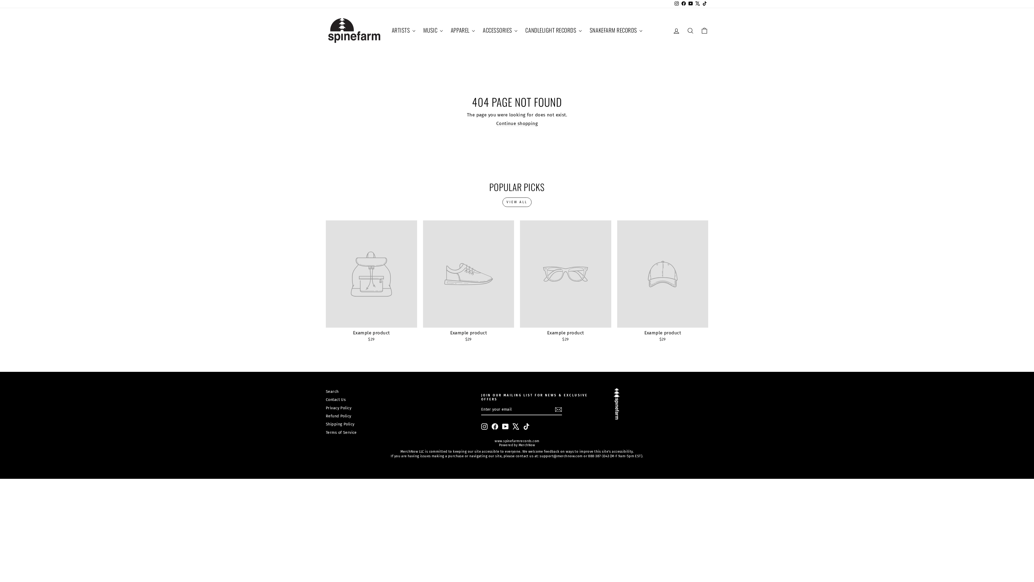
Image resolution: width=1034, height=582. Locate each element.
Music (431, 30)
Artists (401, 30)
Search (332, 391)
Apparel (461, 30)
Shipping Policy (340, 424)
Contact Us (336, 399)
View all (517, 202)
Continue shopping (517, 123)
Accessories (498, 30)
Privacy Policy (338, 408)
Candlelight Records (551, 30)
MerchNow (526, 445)
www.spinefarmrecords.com (517, 441)
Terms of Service (341, 432)
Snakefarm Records (614, 30)
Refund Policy (338, 416)
